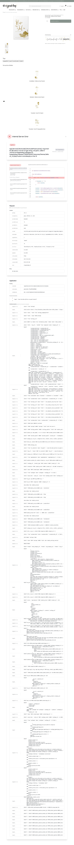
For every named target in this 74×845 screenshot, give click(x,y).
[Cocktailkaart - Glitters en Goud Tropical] (37, 74)
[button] (61, 6)
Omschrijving (48, 34)
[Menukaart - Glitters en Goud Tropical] (37, 90)
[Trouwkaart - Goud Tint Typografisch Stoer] (37, 122)
